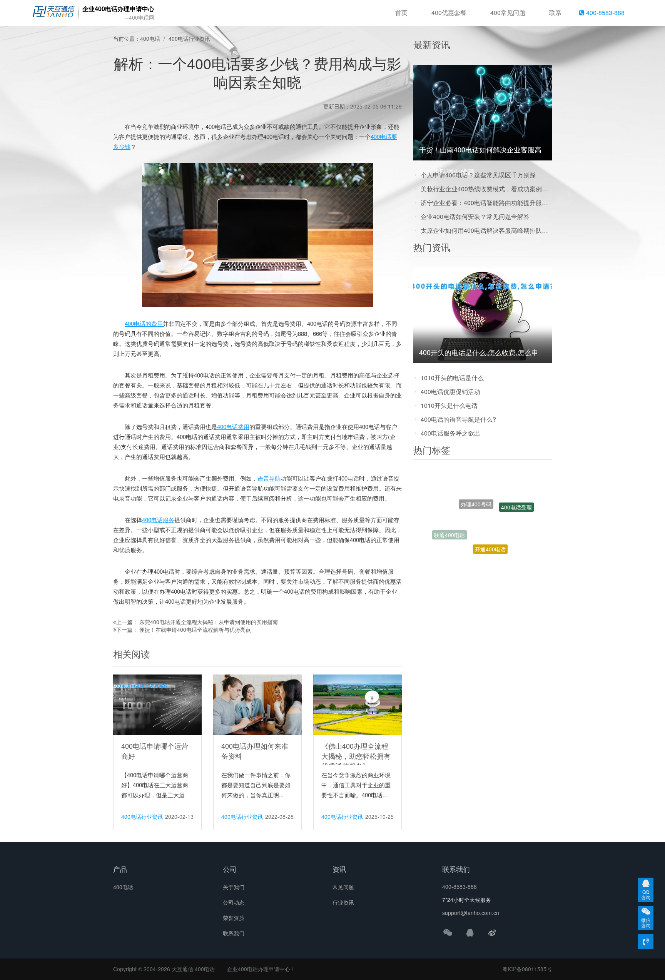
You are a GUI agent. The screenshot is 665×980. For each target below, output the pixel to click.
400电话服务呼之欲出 (450, 433)
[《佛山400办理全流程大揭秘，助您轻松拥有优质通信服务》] (357, 704)
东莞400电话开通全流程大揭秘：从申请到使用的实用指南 (208, 622)
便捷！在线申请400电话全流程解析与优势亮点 (195, 629)
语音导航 (269, 478)
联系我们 (233, 933)
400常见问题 (507, 12)
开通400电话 (490, 526)
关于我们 (233, 887)
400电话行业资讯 (189, 38)
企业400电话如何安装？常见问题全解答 (475, 216)
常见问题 (343, 887)
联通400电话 (449, 524)
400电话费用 (233, 426)
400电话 (150, 38)
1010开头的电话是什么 (452, 377)
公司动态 (233, 902)
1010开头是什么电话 (449, 405)
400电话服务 (158, 520)
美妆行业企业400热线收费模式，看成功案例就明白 (486, 188)
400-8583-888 (605, 12)
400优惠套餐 (448, 12)
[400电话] (54, 13)
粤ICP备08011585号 (527, 969)
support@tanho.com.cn (470, 913)
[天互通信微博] (492, 932)
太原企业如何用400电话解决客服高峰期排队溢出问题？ (486, 230)
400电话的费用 (144, 323)
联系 (555, 12)
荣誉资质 (233, 918)
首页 (401, 12)
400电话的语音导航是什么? (458, 419)
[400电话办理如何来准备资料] (257, 704)
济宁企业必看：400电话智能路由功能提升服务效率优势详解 (486, 202)
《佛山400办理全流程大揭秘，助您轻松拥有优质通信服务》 (356, 756)
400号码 (498, 552)
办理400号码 (476, 483)
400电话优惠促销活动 (450, 391)
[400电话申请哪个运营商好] (157, 704)
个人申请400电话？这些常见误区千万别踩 (478, 174)
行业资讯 (343, 902)
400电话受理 (516, 499)
